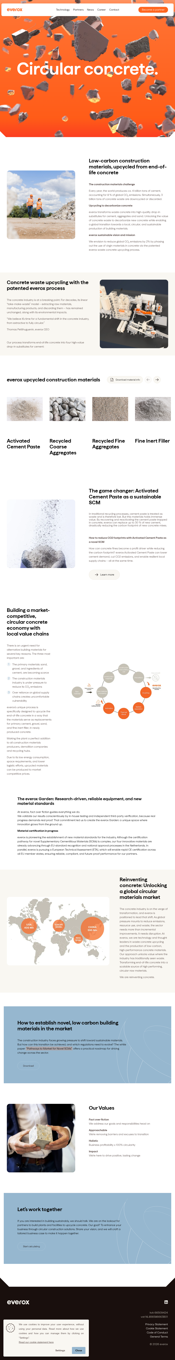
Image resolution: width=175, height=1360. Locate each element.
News (90, 9)
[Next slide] (157, 379)
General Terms (159, 1336)
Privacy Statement (156, 1324)
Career (101, 9)
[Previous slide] (148, 379)
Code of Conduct (157, 1332)
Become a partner (153, 9)
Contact (114, 9)
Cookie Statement (157, 1328)
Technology (63, 9)
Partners (78, 9)
